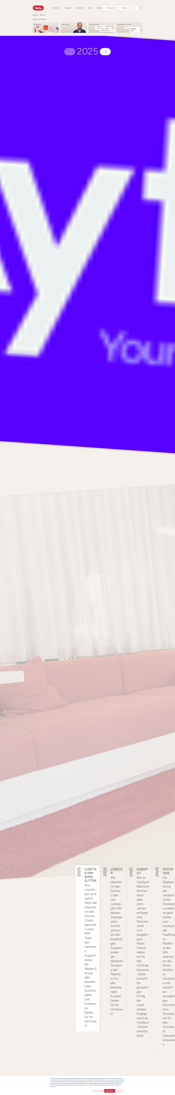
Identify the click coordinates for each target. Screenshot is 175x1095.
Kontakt (99, 8)
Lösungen (67, 8)
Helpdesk (124, 8)
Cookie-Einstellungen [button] (97, 1091)
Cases (90, 8)
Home (35, 15)
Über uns (55, 8)
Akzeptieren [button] (110, 1091)
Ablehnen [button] (120, 1091)
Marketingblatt (110, 8)
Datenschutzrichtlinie (117, 1080)
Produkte (79, 8)
